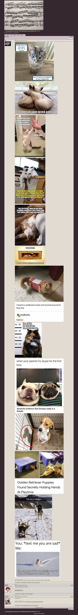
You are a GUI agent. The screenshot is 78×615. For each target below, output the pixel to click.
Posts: (17, 582)
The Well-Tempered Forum (25, 611)
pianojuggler (15, 32)
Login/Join (71, 36)
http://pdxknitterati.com (19, 590)
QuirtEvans (11, 32)
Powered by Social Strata (39, 607)
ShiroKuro (7, 596)
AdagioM (6, 584)
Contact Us (36, 613)
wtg (18, 32)
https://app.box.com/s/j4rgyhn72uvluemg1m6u (35, 601)
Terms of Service (41, 613)
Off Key (33, 611)
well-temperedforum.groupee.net (12, 611)
